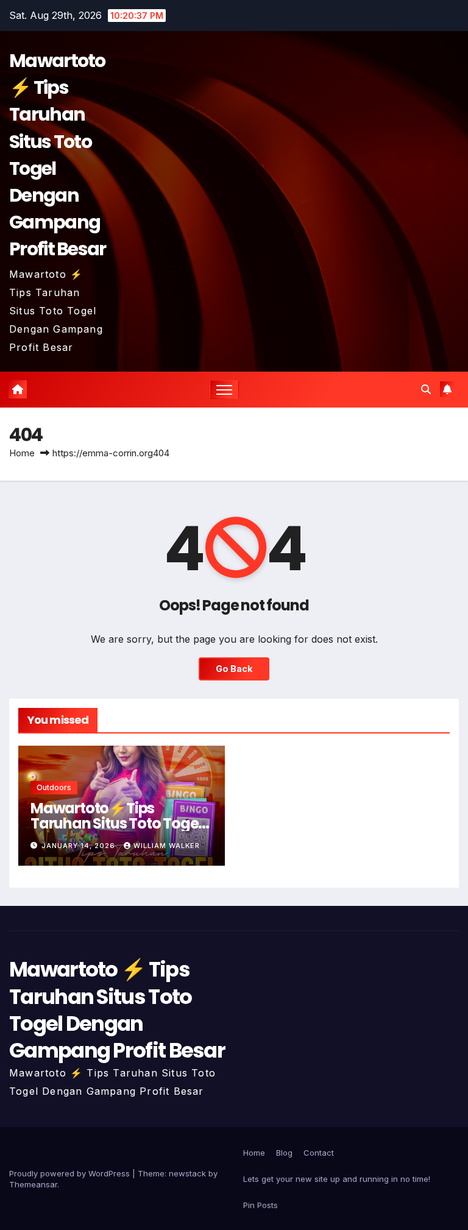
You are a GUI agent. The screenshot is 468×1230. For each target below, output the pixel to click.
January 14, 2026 (79, 845)
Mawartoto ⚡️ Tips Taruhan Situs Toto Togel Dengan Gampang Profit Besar (117, 1010)
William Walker (166, 845)
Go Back (234, 668)
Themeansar (33, 1184)
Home (22, 453)
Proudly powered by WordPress (70, 1173)
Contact (318, 1153)
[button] (426, 389)
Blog (284, 1153)
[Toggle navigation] (224, 389)
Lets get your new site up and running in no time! (336, 1179)
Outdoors (54, 787)
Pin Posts (260, 1205)
